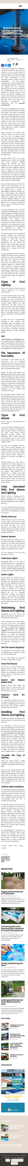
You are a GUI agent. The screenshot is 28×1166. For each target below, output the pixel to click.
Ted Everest (7, 36)
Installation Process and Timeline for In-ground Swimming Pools (17, 1127)
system (10, 845)
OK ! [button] (8, 1160)
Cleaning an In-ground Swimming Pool (17, 1025)
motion (4, 848)
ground (4, 845)
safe (16, 845)
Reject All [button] (14, 1163)
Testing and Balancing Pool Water (12, 964)
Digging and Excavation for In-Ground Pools (12, 893)
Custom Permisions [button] (17, 1160)
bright (21, 845)
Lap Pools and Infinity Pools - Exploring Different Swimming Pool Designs (16, 1045)
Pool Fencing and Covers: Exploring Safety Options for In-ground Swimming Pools (12, 928)
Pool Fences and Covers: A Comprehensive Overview (17, 1136)
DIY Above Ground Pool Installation (16, 1055)
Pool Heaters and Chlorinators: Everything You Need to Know (17, 1035)
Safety (12, 59)
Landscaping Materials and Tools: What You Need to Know (12, 1002)
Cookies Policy (20, 1157)
